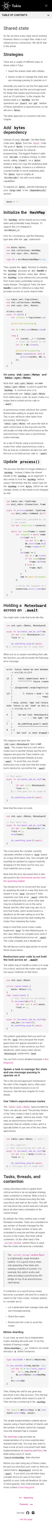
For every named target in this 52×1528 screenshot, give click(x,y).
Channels (23, 1504)
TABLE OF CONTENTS (14, 15)
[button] (46, 6)
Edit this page (26, 1519)
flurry (39, 1450)
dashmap (12, 1436)
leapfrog (28, 1450)
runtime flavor (28, 1255)
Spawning (28, 1498)
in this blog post (26, 1487)
